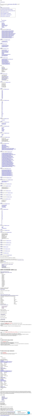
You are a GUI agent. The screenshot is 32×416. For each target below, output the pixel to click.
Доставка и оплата (4, 398)
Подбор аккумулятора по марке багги (7, 36)
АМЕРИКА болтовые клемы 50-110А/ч (7, 166)
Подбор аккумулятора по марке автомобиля (8, 30)
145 (2, 93)
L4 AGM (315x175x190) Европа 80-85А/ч (7, 161)
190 (2, 95)
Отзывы (3, 53)
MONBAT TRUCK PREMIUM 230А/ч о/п (5, 371)
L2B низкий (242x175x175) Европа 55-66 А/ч (8, 157)
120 (2, 90)
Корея (2, 128)
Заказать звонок (2, 21)
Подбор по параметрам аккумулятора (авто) (8, 31)
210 (2, 97)
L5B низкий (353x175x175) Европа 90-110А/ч (8, 165)
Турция (3, 130)
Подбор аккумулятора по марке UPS (7, 37)
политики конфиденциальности (11, 411)
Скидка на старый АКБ (5, 51)
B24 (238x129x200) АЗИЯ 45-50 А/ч (6, 170)
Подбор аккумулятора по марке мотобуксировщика (9, 33)
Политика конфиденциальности (6, 54)
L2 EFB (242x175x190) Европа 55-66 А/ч (7, 156)
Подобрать (2, 260)
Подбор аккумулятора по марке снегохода (7, 32)
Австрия (3, 127)
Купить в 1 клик (8, 294)
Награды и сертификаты (5, 52)
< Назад (1, 28)
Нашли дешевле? (2, 289)
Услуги (3, 26)
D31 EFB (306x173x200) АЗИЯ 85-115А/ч (7, 175)
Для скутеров (3, 206)
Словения (3, 129)
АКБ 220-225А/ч (4, 147)
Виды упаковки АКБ (4, 55)
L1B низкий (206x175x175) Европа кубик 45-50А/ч (8, 154)
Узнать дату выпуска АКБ (5, 50)
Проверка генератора (5, 46)
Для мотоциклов (4, 205)
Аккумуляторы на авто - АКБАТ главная (7, 264)
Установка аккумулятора (5, 45)
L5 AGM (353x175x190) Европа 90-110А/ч (7, 163)
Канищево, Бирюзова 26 (5, 60)
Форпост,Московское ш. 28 (5, 61)
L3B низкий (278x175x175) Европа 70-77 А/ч (8, 160)
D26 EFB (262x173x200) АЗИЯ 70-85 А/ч (7, 174)
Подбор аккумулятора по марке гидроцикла (8, 35)
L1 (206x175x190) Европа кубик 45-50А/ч (7, 153)
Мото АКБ (3, 24)
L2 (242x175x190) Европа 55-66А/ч (6, 155)
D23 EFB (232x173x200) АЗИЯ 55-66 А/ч (7, 172)
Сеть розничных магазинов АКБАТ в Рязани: (6, 9)
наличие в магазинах (4, 306)
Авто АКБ (3, 23)
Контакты (3, 27)
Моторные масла (4, 79)
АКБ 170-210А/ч (4, 145)
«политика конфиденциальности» (4, 415)
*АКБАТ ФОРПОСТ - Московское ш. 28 (5, 14)
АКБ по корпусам (4, 265)
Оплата (3, 307)
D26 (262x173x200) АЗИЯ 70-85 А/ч (6, 173)
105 (2, 102)
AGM (2, 134)
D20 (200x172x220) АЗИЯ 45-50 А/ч (6, 171)
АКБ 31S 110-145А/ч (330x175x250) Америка (8, 148)
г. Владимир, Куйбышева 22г (6, 63)
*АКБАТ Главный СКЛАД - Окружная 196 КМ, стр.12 (7, 10)
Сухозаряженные (4, 228)
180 (2, 94)
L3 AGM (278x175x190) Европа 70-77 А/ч (7, 158)
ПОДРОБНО (2, 360)
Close (5, 261)
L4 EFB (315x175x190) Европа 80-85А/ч (7, 162)
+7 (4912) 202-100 (2, 314)
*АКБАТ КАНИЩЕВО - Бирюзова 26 (5, 13)
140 (2, 92)
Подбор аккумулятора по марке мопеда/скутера (8, 34)
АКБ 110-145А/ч (4, 144)
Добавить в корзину (3, 294)
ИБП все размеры (4, 181)
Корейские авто (4, 123)
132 (2, 91)
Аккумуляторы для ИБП (5, 76)
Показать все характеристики (4, 304)
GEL (2, 227)
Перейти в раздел (8, 29)
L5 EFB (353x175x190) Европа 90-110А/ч (7, 164)
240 (2, 98)
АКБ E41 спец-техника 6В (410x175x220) (7, 149)
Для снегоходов (4, 207)
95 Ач (2, 113)
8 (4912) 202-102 (4, 20)
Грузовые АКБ (4, 266)
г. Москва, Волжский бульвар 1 (6, 62)
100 (2, 101)
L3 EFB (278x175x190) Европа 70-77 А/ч (7, 159)
